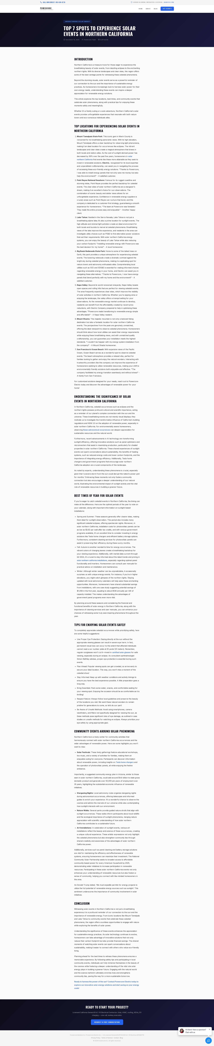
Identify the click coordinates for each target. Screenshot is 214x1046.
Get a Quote (167, 8)
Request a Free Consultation (107, 1022)
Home (141, 9)
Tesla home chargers (125, 762)
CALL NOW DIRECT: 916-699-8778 (54, 2)
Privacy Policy (95, 1038)
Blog (156, 9)
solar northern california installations (92, 560)
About (148, 9)
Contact (116, 1038)
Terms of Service (107, 1038)
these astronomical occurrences (96, 430)
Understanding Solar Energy (77, 21)
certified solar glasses (121, 652)
